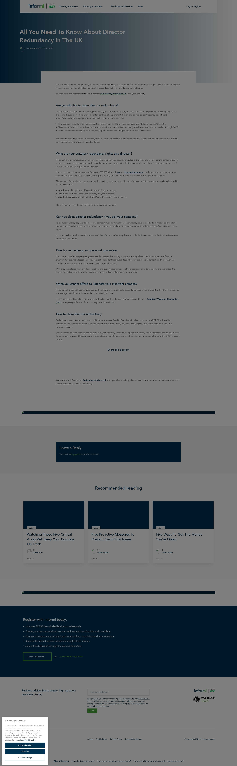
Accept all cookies (25, 745)
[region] (25, 741)
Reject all (25, 751)
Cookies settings (25, 758)
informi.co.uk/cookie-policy (25, 740)
